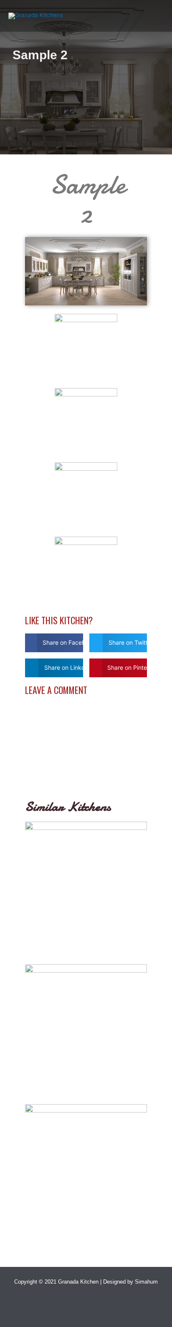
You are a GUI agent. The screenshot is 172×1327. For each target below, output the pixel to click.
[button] (54, 642)
